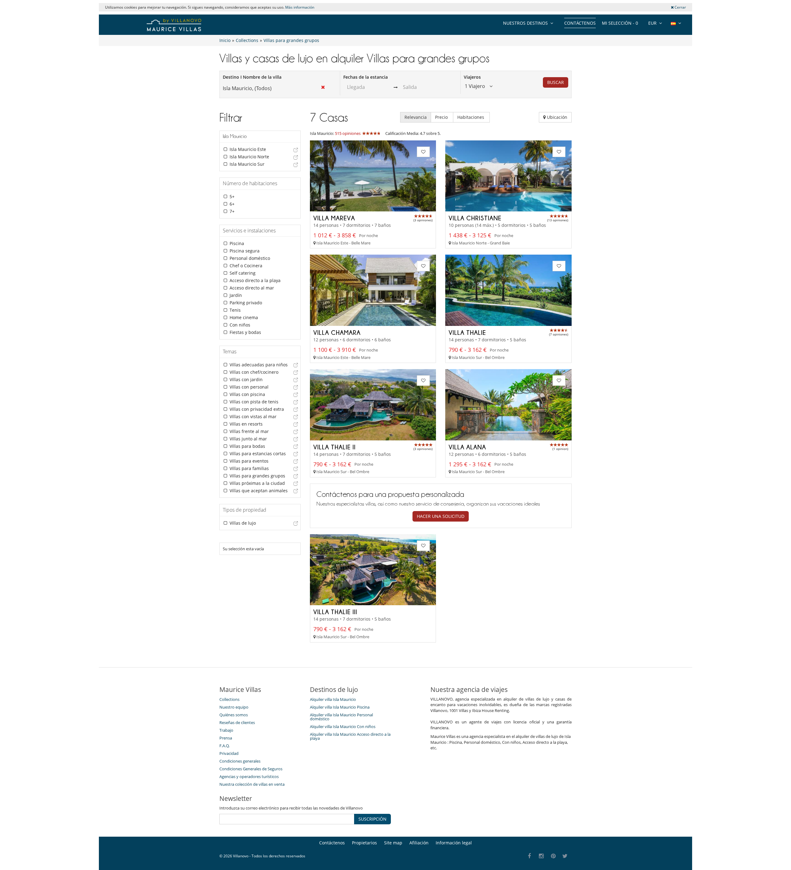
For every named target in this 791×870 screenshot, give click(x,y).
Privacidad (229, 753)
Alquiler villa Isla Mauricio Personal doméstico (341, 717)
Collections (229, 699)
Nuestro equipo (233, 707)
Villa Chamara (337, 332)
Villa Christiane (475, 217)
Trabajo (226, 730)
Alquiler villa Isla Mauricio (333, 699)
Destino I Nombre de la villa (252, 77)
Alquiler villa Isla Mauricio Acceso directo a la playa (350, 736)
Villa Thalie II (334, 446)
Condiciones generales (239, 761)
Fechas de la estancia (365, 77)
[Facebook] (529, 856)
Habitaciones (471, 117)
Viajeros (472, 77)
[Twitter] (565, 856)
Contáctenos (580, 23)
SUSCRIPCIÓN (372, 819)
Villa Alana (467, 446)
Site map (393, 843)
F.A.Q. (224, 745)
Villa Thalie (467, 332)
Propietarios (364, 843)
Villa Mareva (334, 217)
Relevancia (415, 117)
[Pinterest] (553, 856)
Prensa (225, 738)
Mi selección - (620, 23)
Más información (299, 7)
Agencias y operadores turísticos (249, 776)
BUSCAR (555, 82)
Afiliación (419, 843)
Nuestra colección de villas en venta (252, 784)
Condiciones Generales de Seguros (250, 769)
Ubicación (556, 117)
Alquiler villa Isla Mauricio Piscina (340, 707)
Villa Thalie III (335, 611)
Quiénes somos (233, 715)
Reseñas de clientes (237, 722)
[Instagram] (541, 856)
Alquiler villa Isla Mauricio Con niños (342, 726)
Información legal (454, 843)
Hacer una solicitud (440, 516)
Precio (442, 117)
